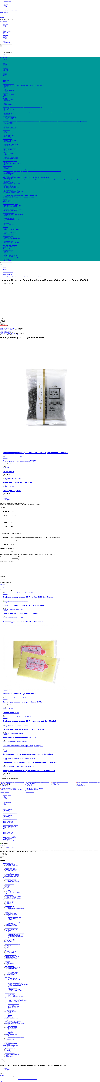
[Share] (1, 856)
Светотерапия (8, 926)
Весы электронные (9, 902)
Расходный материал (22, 334)
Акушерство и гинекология (11, 942)
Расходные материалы (8, 823)
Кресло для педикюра (12, 491)
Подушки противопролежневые (12, 1019)
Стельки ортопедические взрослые (16, 1035)
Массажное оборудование (11, 914)
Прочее (7, 962)
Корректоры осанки (12, 988)
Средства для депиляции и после (13, 873)
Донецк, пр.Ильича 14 (5, 327)
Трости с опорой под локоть (14, 1008)
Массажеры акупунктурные (14, 917)
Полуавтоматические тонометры (15, 936)
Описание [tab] (5, 498)
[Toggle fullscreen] (2, 856)
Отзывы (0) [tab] (5, 500)
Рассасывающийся (12, 973)
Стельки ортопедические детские (16, 1037)
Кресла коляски (11, 995)
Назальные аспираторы (10, 924)
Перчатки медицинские (10, 959)
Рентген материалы (9, 963)
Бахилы (7, 947)
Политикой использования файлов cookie (27, 1079)
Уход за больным (9, 1056)
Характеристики (6, 1069)
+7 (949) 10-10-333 (4, 587)
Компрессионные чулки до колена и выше (18, 1000)
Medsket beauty (6, 828)
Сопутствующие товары (11, 1043)
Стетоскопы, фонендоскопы (14, 937)
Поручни (7, 1050)
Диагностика (8, 950)
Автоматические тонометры (14, 931)
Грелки (7, 904)
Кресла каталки (11, 994)
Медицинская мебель (8, 821)
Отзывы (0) (5, 1070)
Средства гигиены (9, 966)
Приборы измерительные (14, 892)
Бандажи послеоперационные (15, 983)
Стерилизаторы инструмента (12, 876)
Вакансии (5, 6)
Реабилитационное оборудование (10, 825)
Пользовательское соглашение (10, 813)
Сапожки (10, 1015)
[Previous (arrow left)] (0, 857)
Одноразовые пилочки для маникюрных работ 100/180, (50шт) (28, 754)
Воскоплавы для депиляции (11, 865)
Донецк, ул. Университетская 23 (7, 328)
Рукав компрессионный (13, 1001)
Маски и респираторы (10, 955)
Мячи (9, 1029)
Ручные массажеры (12, 920)
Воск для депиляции (10, 864)
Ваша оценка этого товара (6, 559)
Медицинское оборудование (9, 826)
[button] (5, 449)
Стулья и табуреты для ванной (12, 1054)
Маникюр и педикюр (10, 868)
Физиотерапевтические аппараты (13, 898)
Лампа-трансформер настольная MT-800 (19, 461)
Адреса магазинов (4, 12)
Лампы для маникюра (10, 866)
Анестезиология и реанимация (12, 944)
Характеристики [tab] (6, 499)
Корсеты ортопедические (14, 989)
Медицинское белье (10, 957)
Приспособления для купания (12, 1051)
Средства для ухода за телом (12, 875)
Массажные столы (9, 884)
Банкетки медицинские (10, 879)
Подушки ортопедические (11, 1018)
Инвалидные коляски (10, 993)
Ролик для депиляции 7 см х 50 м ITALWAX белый (23, 622)
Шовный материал (9, 971)
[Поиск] (1, 46)
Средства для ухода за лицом (12, 874)
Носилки (7, 885)
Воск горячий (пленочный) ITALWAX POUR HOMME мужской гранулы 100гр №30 (35, 453)
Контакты (5, 7)
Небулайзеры (11, 909)
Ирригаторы (8, 912)
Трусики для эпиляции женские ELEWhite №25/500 (23, 729)
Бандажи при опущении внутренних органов (18, 984)
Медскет (2, 17)
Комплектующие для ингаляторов (16, 908)
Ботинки (10, 1012)
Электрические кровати (13, 882)
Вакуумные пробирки (10, 948)
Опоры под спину (9, 1010)
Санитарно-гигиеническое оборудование (14, 1023)
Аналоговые (8, 1042)
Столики (7, 886)
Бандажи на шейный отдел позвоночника (17, 982)
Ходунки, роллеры (9, 1039)
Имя (1, 571)
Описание (5, 1068)
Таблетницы (8, 1055)
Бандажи (7, 977)
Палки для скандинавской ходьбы (16, 1031)
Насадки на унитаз (12, 1026)
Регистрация (9, 54)
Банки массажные (12, 915)
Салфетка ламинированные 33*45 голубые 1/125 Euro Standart (28, 597)
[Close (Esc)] (0, 856)
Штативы (7, 887)
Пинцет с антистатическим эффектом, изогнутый (23, 746)
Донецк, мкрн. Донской (5, 331)
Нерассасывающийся (13, 972)
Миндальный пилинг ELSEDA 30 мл (17, 482)
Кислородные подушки (10, 913)
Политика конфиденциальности (10, 811)
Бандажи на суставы (13, 980)
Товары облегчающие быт (9, 830)
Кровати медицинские (10, 880)
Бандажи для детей (12, 978)
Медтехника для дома (8, 822)
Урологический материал (11, 968)
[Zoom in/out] (3, 856)
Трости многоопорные (13, 1006)
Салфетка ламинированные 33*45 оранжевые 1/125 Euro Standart (29, 721)
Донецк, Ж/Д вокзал (4, 332)
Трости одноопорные (13, 1007)
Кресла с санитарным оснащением (16, 996)
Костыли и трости (9, 1002)
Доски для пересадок (10, 1048)
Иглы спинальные (9, 952)
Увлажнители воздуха (10, 939)
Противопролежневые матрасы (12, 1022)
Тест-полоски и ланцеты (11, 929)
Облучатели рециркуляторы (11, 893)
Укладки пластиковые (10, 897)
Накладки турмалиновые (11, 925)
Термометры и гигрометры (11, 928)
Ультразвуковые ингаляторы (14, 910)
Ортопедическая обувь (10, 1011)
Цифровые (7, 1044)
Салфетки (7, 964)
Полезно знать (6, 4)
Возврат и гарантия (7, 809)
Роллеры (10, 919)
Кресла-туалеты (12, 1024)
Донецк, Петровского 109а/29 (7, 329)
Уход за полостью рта (10, 940)
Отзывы (4, 5)
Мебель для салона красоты (11, 869)
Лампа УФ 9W (8, 472)
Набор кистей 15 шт (11, 713)
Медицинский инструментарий (12, 956)
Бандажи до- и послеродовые (15, 979)
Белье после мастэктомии (11, 991)
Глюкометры (8, 903)
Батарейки (7, 946)
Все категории (3, 21)
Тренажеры (10, 1032)
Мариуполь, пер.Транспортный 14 (8, 333)
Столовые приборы (9, 1053)
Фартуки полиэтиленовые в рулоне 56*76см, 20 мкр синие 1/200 (29, 771)
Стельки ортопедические (11, 1034)
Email (1, 574)
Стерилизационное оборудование (13, 896)
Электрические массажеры (14, 922)
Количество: (3, 321)
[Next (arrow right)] (1, 857)
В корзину (3, 324)
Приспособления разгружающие (13, 1021)
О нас (4, 2)
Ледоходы (7, 1049)
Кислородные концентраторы (12, 890)
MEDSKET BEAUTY (8, 863)
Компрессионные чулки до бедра (15, 999)
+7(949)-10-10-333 (4, 10)
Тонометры (8, 930)
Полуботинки (11, 1013)
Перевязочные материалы (11, 958)
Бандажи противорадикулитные (15, 986)
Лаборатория (8, 891)
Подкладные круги (9, 1017)
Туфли (9, 1016)
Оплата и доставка (7, 1)
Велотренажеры (12, 1028)
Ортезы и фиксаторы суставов (15, 990)
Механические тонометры (14, 935)
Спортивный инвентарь (11, 1027)
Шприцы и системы (10, 974)
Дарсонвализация (9, 906)
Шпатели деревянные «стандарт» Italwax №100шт (23, 702)
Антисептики (8, 945)
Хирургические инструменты (12, 969)
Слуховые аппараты (7, 827)
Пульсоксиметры (9, 895)
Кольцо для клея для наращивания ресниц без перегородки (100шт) (30, 762)
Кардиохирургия (9, 953)
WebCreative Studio (10, 847)
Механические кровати (13, 881)
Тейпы (7, 1038)
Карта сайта (3, 845)
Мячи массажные (12, 918)
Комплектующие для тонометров (16, 933)
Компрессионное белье (10, 997)
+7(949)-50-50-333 (13, 10)
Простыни (7, 961)
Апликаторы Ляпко (9, 901)
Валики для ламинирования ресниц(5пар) (20, 737)
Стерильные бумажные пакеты (12, 967)
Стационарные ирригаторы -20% (10, 1045)
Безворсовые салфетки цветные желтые (19, 694)
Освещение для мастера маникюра (13, 870)
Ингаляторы (8, 907)
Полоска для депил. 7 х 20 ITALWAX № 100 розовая (23, 605)
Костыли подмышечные (13, 1004)
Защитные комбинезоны (11, 951)
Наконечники (11, 1005)
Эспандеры (10, 923)
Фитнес (10, 1033)
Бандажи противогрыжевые (14, 985)
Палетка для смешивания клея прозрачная (20, 613)
